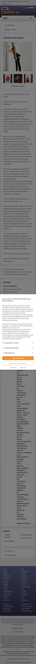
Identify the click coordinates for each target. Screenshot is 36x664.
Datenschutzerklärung (9, 320)
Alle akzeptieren (18, 358)
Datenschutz (13, 367)
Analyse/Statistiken (11, 348)
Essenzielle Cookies (11, 343)
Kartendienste (9, 353)
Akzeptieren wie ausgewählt (18, 363)
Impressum (23, 367)
